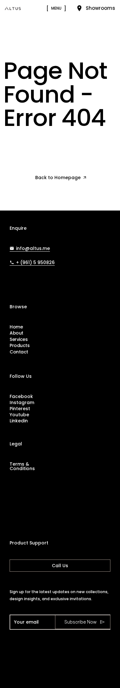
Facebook (21, 396)
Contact (19, 352)
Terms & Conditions (22, 466)
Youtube (19, 414)
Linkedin (19, 421)
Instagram (22, 402)
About (16, 333)
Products (20, 346)
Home (16, 327)
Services (19, 339)
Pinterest (20, 408)
